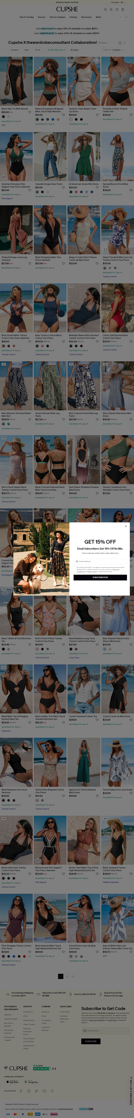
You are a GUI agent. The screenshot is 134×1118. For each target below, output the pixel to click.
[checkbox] (75, 567)
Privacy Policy (92, 572)
